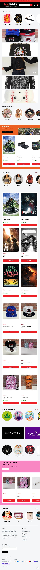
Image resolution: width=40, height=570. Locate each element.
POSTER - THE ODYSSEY (24, 290)
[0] (37, 5)
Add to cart (9, 164)
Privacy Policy (24, 534)
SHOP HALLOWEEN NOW (7, 131)
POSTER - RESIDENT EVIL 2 (25, 219)
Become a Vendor (25, 533)
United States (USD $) (5, 557)
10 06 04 (18, 159)
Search (23, 530)
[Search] (31, 5)
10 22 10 (4, 159)
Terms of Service (24, 539)
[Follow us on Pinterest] (8, 561)
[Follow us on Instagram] (7, 561)
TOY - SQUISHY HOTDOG (24, 397)
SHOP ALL (36, 172)
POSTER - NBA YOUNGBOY (25, 255)
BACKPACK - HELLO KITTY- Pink (8, 397)
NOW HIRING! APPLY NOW (26, 531)
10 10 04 (22, 363)
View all (36, 443)
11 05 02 (4, 327)
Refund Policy (24, 540)
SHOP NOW (5, 469)
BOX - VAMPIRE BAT (20, 157)
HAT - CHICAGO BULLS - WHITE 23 (26, 326)
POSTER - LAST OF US (6, 255)
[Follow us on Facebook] (3, 561)
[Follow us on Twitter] (5, 561)
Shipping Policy (24, 536)
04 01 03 (18, 496)
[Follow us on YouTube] (10, 561)
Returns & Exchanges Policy (26, 537)
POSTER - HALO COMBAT (6, 157)
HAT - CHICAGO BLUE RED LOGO (7, 326)
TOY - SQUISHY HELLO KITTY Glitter (8, 495)
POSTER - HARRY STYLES (7, 290)
